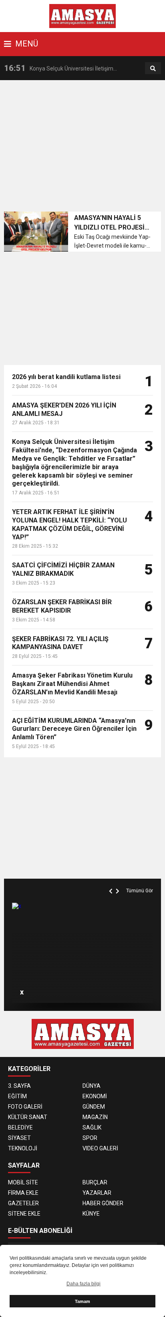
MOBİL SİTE (23, 1182)
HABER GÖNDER (102, 1203)
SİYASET (19, 1138)
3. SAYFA (19, 1086)
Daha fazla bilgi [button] (83, 1284)
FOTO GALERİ (25, 1106)
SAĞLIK (91, 1127)
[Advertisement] (84, 148)
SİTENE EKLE (24, 1213)
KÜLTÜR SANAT (27, 1117)
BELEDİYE (20, 1127)
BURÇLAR (94, 1182)
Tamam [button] (82, 1301)
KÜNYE (91, 1213)
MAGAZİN (95, 1117)
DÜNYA (91, 1086)
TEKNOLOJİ (22, 1148)
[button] (112, 882)
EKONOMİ (94, 1096)
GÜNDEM (93, 1106)
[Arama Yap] (153, 68)
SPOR (89, 1138)
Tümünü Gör (139, 890)
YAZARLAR (96, 1193)
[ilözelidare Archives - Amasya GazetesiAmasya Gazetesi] (82, 15)
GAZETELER (23, 1203)
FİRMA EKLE (23, 1193)
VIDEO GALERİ (100, 1148)
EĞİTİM (17, 1096)
